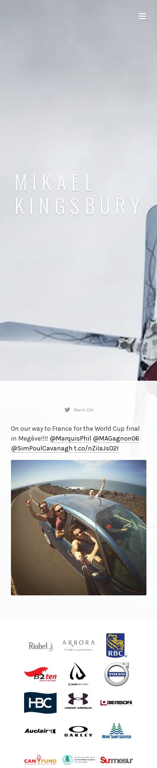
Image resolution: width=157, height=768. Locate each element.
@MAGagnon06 (116, 438)
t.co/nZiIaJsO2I (96, 448)
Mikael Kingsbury (80, 193)
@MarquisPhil (70, 438)
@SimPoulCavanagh (42, 448)
